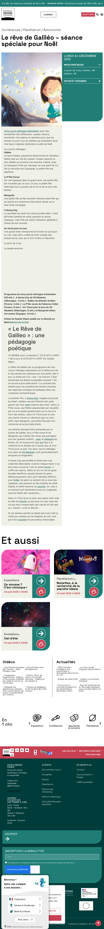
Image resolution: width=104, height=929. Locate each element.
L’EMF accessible (85, 782)
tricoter (23, 501)
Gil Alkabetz (28, 452)
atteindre (48, 439)
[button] (102, 14)
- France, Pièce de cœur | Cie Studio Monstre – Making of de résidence (35, 678)
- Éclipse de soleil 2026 (67, 679)
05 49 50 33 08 (13, 791)
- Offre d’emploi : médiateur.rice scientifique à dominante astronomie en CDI (67, 671)
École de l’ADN (93, 755)
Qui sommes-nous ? (51, 769)
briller (16, 480)
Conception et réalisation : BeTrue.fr (82, 924)
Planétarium (47, 784)
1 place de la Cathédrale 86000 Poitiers (13, 783)
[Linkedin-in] (22, 750)
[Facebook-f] (12, 750)
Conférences (10, 30)
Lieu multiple (69, 751)
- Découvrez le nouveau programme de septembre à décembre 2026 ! (66, 688)
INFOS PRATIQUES (74, 64)
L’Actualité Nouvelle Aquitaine (51, 803)
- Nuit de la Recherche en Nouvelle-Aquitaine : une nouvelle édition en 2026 (90, 688)
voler (27, 404)
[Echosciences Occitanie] (35, 753)
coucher (41, 486)
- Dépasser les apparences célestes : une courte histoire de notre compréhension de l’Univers (13, 691)
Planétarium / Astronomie (42, 30)
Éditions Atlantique (89, 751)
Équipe (45, 779)
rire (41, 442)
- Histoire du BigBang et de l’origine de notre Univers (36, 689)
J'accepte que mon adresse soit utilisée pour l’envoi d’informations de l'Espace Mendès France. (41, 863)
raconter (22, 519)
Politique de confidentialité (54, 924)
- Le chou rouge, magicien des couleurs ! (90, 668)
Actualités (47, 774)
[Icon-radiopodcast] (12, 754)
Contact (81, 769)
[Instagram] (17, 750)
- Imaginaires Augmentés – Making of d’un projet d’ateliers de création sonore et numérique (13, 679)
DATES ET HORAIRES (75, 81)
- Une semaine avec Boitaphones (34, 668)
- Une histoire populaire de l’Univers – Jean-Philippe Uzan (14, 669)
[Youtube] (27, 750)
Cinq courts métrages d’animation (21, 131)
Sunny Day (32, 398)
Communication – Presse (85, 776)
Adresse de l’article (19, 322)
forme (48, 467)
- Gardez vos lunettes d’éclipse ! (89, 680)
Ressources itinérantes (47, 790)
